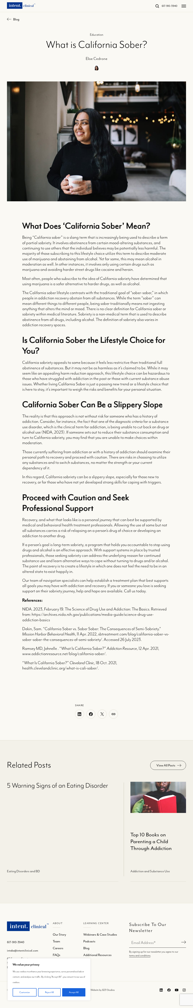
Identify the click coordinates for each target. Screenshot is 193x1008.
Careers (58, 948)
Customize (24, 992)
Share (113, 714)
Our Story (59, 934)
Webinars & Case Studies (100, 934)
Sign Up (183, 942)
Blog (16, 19)
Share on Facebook (90, 714)
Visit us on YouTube (175, 990)
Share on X (102, 714)
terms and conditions (139, 955)
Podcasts (89, 941)
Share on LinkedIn (79, 714)
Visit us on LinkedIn (160, 990)
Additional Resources (97, 955)
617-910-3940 (169, 6)
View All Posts (165, 765)
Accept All (74, 992)
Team (56, 941)
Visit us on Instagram (183, 990)
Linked (168, 990)
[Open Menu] (184, 6)
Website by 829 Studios (102, 990)
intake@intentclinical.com (22, 950)
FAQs (56, 955)
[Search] (155, 6)
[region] (49, 979)
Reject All (49, 992)
